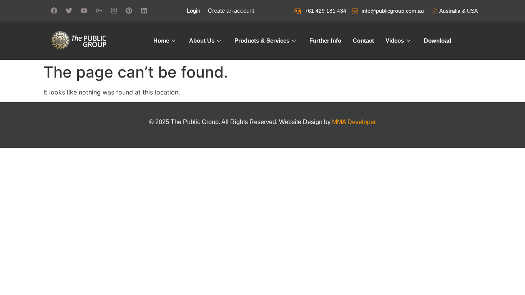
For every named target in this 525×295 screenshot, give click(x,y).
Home (161, 40)
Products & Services (261, 40)
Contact (363, 40)
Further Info (325, 40)
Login (193, 10)
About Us (201, 40)
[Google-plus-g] (98, 10)
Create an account (231, 10)
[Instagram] (113, 10)
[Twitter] (68, 10)
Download (437, 40)
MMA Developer (354, 122)
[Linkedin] (143, 10)
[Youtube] (83, 10)
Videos (394, 40)
